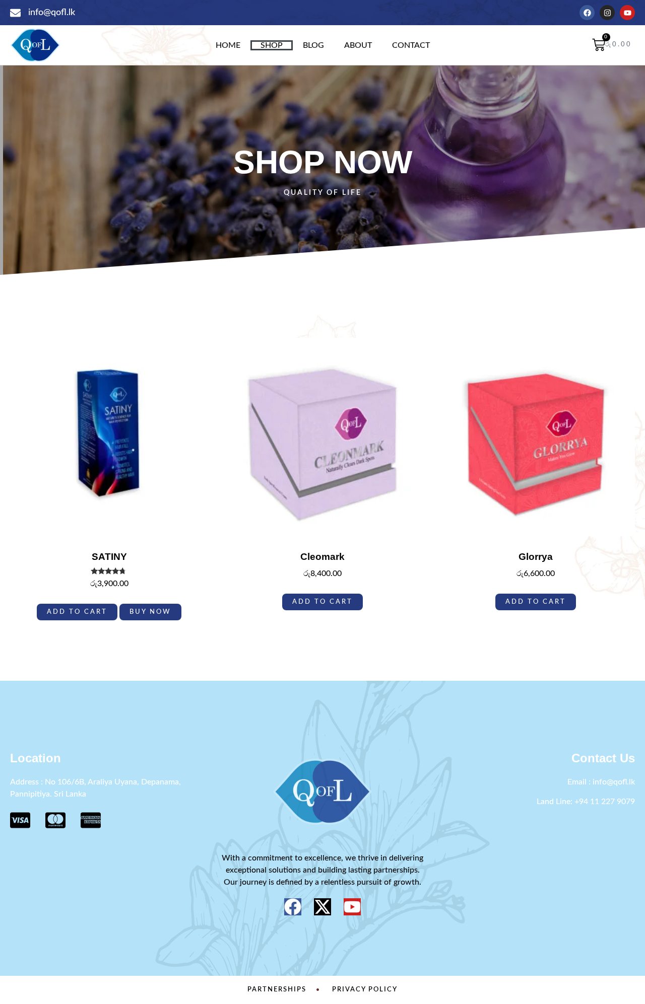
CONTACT (411, 45)
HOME (228, 45)
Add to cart (77, 612)
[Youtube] (627, 12)
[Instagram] (607, 12)
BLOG (313, 45)
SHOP (272, 45)
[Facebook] (587, 12)
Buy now (150, 612)
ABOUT (358, 45)
